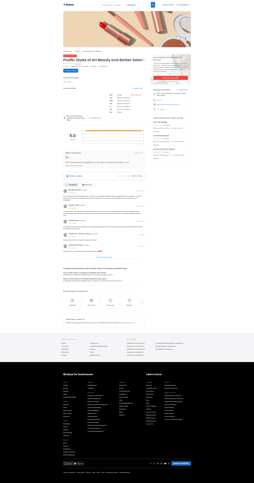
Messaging (66, 424)
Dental (121, 388)
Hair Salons (65, 346)
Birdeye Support (169, 413)
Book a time (149, 394)
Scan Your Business (170, 404)
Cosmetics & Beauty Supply (99, 346)
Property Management (126, 403)
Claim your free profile (170, 78)
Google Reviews (92, 416)
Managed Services (170, 385)
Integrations (67, 449)
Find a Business (169, 407)
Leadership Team (151, 388)
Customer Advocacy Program (174, 419)
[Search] (153, 5)
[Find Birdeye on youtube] (165, 463)
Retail (121, 412)
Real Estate (122, 409)
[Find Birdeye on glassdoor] (168, 463)
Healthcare (122, 394)
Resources (149, 397)
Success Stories (151, 412)
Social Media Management (96, 431)
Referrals (66, 391)
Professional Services (171, 388)
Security (88, 472)
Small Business (92, 385)
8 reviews (78, 63)
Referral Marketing (93, 410)
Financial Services (124, 391)
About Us (149, 385)
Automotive (123, 385)
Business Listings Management (97, 425)
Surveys (65, 427)
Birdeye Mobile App (69, 455)
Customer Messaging (94, 407)
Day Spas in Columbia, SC (135, 352)
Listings (65, 385)
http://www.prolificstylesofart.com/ (168, 104)
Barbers (64, 355)
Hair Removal (94, 343)
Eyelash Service (95, 355)
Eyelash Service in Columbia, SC (165, 346)
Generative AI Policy (112, 472)
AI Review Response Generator (174, 398)
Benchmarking (67, 433)
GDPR (93, 472)
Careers (148, 409)
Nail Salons (65, 349)
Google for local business (95, 395)
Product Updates (151, 406)
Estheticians (65, 352)
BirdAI (65, 443)
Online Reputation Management (98, 404)
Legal (120, 400)
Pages (65, 394)
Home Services (123, 397)
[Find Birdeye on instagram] (161, 463)
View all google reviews (104, 257)
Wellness (122, 415)
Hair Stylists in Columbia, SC (164, 349)
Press (147, 403)
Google (162, 109)
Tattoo (92, 352)
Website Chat (92, 413)
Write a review (168, 5)
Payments (66, 416)
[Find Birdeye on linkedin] (158, 463)
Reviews (65, 388)
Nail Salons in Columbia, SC (135, 346)
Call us (159, 100)
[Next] (142, 302)
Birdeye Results (151, 418)
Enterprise (91, 388)
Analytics (66, 446)
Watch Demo (150, 391)
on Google (84, 190)
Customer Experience (94, 428)
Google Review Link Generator (174, 401)
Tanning (92, 349)
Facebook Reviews (93, 422)
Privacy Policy (81, 472)
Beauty (77, 51)
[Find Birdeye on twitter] (154, 463)
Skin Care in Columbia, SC (135, 355)
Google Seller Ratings (69, 397)
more (126, 162)
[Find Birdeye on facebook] (151, 463)
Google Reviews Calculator (173, 395)
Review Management (94, 398)
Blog (147, 400)
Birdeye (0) (88, 185)
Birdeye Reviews (151, 415)
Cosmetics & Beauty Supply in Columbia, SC (169, 343)
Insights (65, 430)
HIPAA (98, 472)
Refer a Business (170, 416)
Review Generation (93, 401)
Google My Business (94, 419)
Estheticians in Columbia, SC (136, 349)
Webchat (66, 404)
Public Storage (123, 406)
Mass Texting (67, 413)
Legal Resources (151, 421)
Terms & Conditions (69, 472)
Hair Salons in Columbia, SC (136, 343)
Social (65, 407)
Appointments (67, 410)
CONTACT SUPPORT (181, 463)
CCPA (103, 472)
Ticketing (66, 435)
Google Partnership (69, 452)
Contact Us (149, 424)
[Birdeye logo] (69, 4)
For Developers (169, 410)
